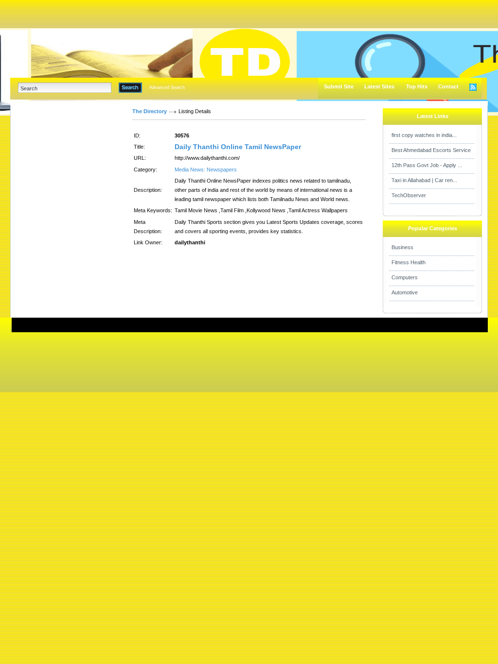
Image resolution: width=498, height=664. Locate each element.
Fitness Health (408, 262)
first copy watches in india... (424, 135)
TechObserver (408, 195)
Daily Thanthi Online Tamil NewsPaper (238, 147)
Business (402, 247)
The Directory (149, 111)
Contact (448, 86)
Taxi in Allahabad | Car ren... (424, 180)
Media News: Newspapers (206, 169)
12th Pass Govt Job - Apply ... (426, 165)
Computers (404, 277)
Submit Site (339, 86)
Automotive (404, 292)
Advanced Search (167, 87)
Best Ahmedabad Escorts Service (431, 150)
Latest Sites (379, 86)
